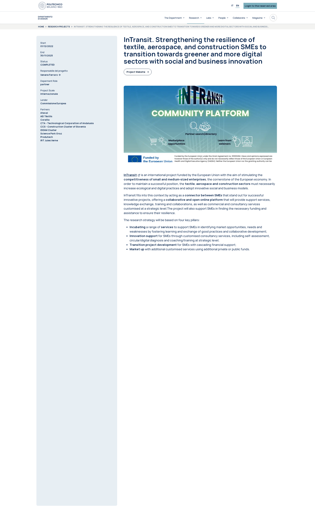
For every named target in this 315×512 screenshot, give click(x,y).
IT (232, 5)
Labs (208, 17)
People (222, 17)
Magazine (257, 17)
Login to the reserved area (260, 5)
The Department (173, 17)
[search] (273, 17)
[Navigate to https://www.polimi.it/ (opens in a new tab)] (50, 6)
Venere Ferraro (49, 74)
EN (237, 5)
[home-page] (45, 18)
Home (41, 27)
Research (194, 17)
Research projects (59, 27)
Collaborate (239, 17)
